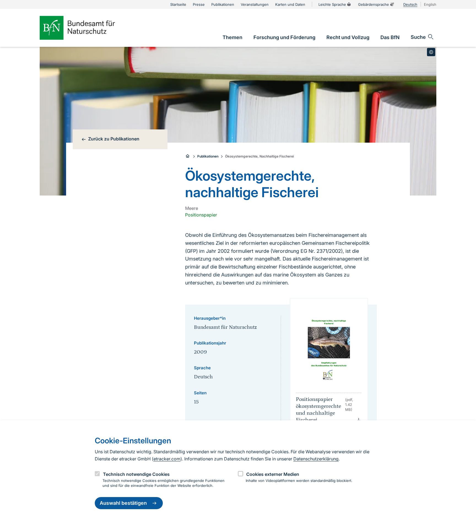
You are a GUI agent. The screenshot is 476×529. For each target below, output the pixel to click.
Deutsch (410, 4)
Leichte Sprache (332, 4)
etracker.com (166, 459)
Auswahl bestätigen (123, 503)
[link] (232, 37)
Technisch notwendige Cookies (136, 474)
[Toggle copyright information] (431, 52)
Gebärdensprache (373, 4)
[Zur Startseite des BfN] (86, 27)
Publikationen (207, 156)
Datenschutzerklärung (316, 459)
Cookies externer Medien (272, 474)
